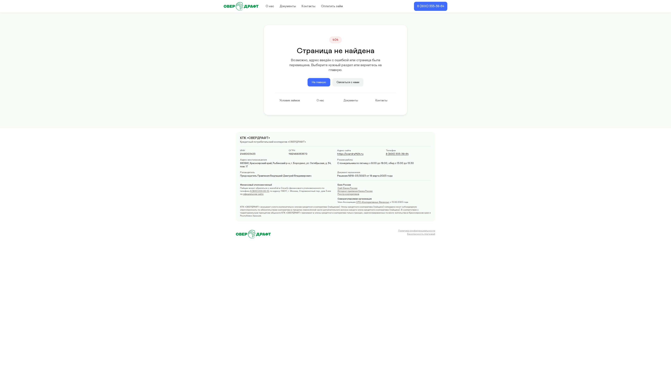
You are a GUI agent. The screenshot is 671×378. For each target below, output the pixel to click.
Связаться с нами (348, 82)
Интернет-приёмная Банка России (355, 191)
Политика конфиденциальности (416, 231)
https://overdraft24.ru (350, 154)
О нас (270, 6)
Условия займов (289, 100)
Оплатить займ (332, 6)
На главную (319, 82)
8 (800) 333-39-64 (430, 6)
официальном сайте (253, 194)
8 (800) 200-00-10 (259, 191)
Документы (288, 6)
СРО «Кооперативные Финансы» (372, 202)
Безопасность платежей (421, 234)
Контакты (308, 6)
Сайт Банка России (347, 188)
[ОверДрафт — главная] (241, 6)
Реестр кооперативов (348, 194)
